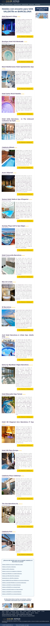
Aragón (3, 612)
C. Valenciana (12, 611)
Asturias (24, 611)
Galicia (21, 611)
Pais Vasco (34, 611)
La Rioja (42, 611)
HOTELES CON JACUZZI (9, 4)
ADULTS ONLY (31, 4)
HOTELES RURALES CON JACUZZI (8, 614)
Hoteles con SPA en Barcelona (8, 569)
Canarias (32, 612)
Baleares (36, 612)
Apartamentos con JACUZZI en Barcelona (10, 578)
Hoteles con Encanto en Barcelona (9, 566)
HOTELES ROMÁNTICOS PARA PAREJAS (24, 614)
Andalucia (28, 612)
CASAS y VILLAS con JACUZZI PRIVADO (27, 615)
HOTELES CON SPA (25, 4)
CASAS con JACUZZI (17, 4)
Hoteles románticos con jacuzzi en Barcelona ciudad (12, 564)
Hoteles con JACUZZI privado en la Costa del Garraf (12, 589)
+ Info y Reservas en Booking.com (25, 36)
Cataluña (7, 611)
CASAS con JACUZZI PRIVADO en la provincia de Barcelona (14, 582)
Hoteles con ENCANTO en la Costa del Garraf (11, 587)
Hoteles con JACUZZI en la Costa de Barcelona (11, 585)
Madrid (3, 611)
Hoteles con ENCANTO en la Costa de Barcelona (11, 594)
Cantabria (29, 611)
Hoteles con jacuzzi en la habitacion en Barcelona (12, 571)
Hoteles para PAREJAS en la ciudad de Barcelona (12, 573)
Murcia (17, 611)
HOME (2, 4)
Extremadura (22, 612)
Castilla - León (8, 612)
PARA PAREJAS (37, 4)
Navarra (38, 611)
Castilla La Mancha (15, 612)
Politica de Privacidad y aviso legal (22, 625)
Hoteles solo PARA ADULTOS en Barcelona (10, 575)
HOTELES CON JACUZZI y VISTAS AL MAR (10, 615)
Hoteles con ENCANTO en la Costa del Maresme (11, 591)
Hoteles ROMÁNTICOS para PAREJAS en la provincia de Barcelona (15, 580)
